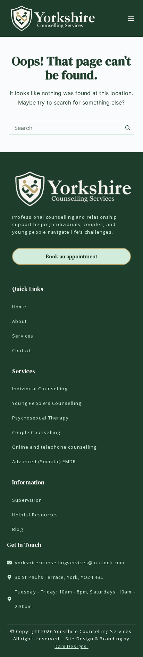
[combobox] (65, 128)
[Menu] (131, 18)
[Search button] (127, 127)
